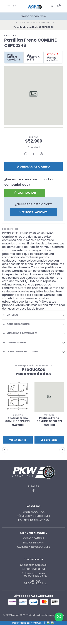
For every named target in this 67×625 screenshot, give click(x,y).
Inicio (15, 22)
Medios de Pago (33, 543)
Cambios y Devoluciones (33, 547)
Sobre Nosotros (34, 512)
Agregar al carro (33, 167)
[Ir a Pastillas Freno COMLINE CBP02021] (49, 397)
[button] (5, 449)
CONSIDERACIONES (18, 324)
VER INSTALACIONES (33, 212)
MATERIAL (12, 314)
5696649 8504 (35, 569)
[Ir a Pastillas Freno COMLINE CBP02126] (18, 397)
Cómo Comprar (33, 538)
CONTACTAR (26, 193)
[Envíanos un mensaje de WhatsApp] (58, 617)
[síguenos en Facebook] (34, 491)
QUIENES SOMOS (16, 342)
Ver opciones (17, 440)
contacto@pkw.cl (35, 565)
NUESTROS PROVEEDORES (22, 333)
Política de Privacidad (33, 520)
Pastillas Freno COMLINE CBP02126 (17, 420)
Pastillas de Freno (42, 22)
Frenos (25, 22)
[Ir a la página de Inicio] (35, 7)
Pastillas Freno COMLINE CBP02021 (49, 420)
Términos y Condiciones (33, 516)
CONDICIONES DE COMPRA (22, 351)
